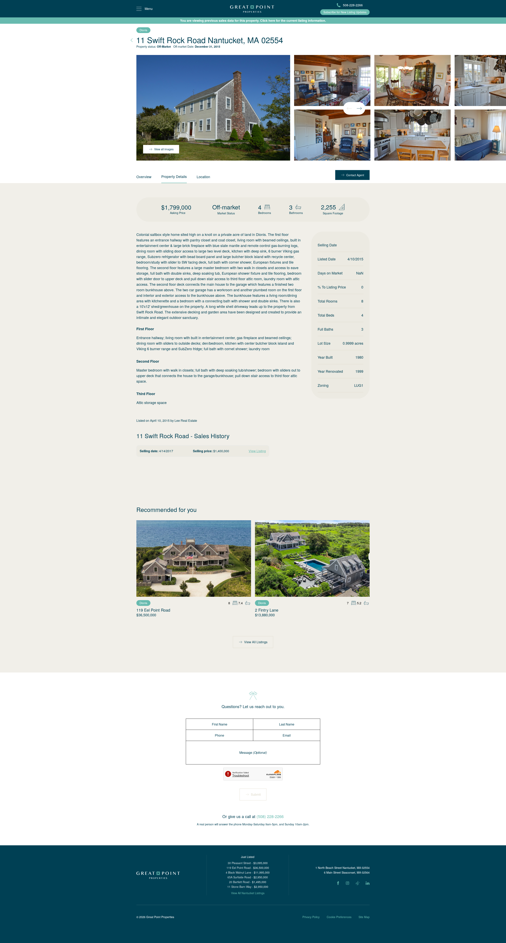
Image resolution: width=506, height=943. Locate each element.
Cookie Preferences (339, 917)
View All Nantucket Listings (247, 893)
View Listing (257, 451)
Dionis (143, 30)
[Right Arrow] (359, 108)
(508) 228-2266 (270, 816)
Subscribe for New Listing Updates (344, 12)
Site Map (364, 917)
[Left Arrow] (349, 108)
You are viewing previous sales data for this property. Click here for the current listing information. (253, 20)
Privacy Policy (311, 917)
